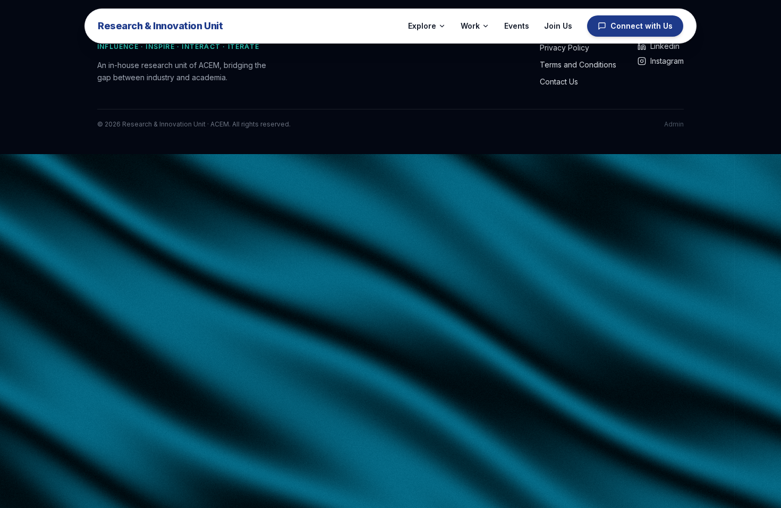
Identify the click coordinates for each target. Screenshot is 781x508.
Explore (422, 25)
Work (470, 25)
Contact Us (559, 81)
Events (516, 25)
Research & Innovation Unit (160, 25)
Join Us (558, 25)
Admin (674, 124)
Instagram (667, 60)
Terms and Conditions (578, 64)
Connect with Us (641, 25)
